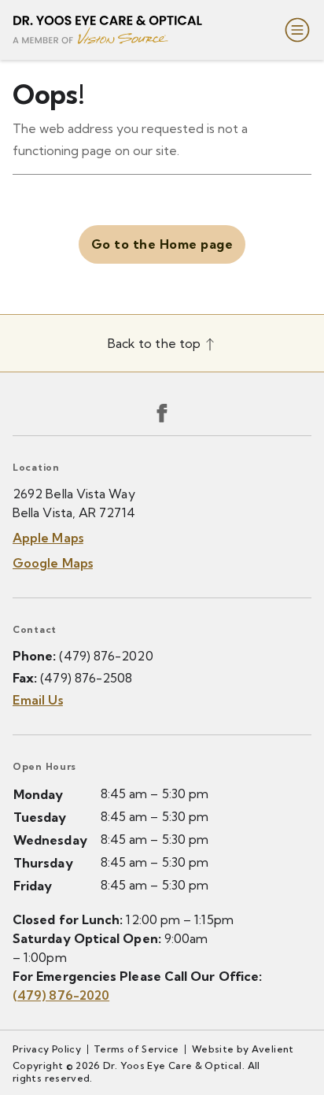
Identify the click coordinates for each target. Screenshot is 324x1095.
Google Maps (53, 563)
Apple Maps (48, 538)
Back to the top (156, 343)
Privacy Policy (47, 1049)
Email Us (38, 700)
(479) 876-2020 (106, 656)
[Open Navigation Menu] (294, 30)
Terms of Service (136, 1049)
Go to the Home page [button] (162, 244)
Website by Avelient (243, 1049)
